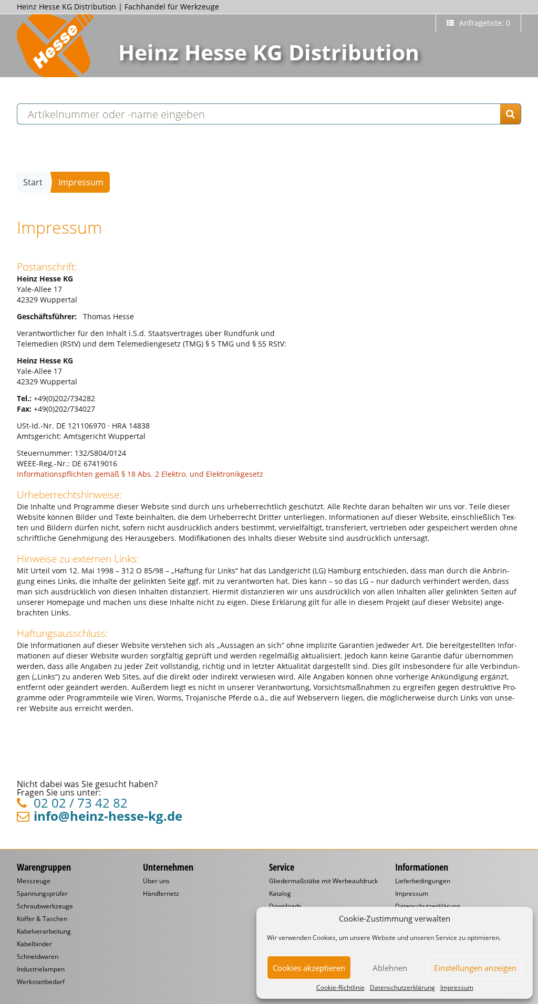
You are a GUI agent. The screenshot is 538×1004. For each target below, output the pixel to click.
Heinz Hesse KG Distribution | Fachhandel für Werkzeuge (118, 7)
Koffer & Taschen (42, 919)
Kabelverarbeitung (44, 931)
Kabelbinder (34, 944)
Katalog (280, 894)
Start (33, 182)
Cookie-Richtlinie (340, 988)
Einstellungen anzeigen (475, 968)
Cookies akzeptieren (309, 968)
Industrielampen (41, 969)
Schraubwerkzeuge (45, 906)
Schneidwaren (37, 957)
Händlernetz (161, 894)
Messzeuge (33, 881)
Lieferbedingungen (422, 881)
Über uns (156, 881)
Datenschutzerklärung (402, 988)
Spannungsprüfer (42, 894)
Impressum (456, 988)
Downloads (285, 906)
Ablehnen (390, 968)
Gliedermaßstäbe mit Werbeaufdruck (323, 881)
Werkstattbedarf (41, 982)
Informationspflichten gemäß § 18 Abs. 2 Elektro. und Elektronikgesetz (140, 474)
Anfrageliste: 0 (483, 23)
